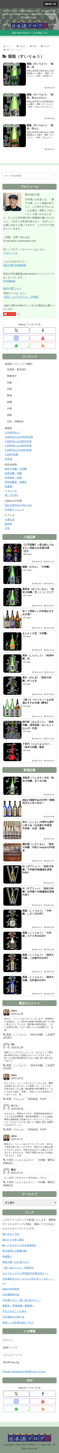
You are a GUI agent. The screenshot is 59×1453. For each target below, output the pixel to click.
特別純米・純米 (13, 477)
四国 (9, 415)
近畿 (9, 402)
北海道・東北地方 (16, 369)
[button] (53, 175)
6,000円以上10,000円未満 (19, 437)
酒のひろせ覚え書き (13, 1239)
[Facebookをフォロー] (43, 330)
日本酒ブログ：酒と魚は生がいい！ (21, 1300)
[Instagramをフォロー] (16, 338)
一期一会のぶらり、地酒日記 (18, 1267)
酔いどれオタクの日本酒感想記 (19, 1245)
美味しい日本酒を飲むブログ (18, 1322)
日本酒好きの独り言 (13, 1317)
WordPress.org (11, 1362)
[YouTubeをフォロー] (43, 338)
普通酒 (8, 486)
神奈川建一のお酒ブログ (15, 1262)
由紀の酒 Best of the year (18, 505)
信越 (9, 382)
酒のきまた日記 (10, 1234)
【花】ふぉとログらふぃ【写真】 (21, 297)
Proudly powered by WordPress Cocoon (24, 1371)
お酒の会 (10, 519)
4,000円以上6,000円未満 (18, 441)
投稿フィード (10, 1347)
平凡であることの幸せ (14, 1311)
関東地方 (12, 376)
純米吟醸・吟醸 (13, 473)
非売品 (8, 459)
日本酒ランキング (14, 509)
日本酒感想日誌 (10, 1294)
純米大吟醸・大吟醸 (16, 469)
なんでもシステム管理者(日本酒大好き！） (25, 1273)
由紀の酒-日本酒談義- (14, 265)
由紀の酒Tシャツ (12, 288)
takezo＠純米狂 (10, 1289)
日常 (7, 528)
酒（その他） (12, 495)
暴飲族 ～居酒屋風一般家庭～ (18, 1305)
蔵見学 (8, 524)
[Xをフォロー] (16, 330)
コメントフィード (12, 1355)
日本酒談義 (9, 281)
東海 (9, 395)
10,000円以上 (12, 432)
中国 (9, 408)
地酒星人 (7, 1256)
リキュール (11, 490)
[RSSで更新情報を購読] (43, 346)
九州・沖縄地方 (15, 421)
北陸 (9, 389)
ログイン (8, 1340)
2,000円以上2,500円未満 (18, 450)
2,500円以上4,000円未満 (18, 445)
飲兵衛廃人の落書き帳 (14, 1251)
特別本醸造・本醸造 (16, 482)
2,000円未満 (11, 454)
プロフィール (10, 253)
